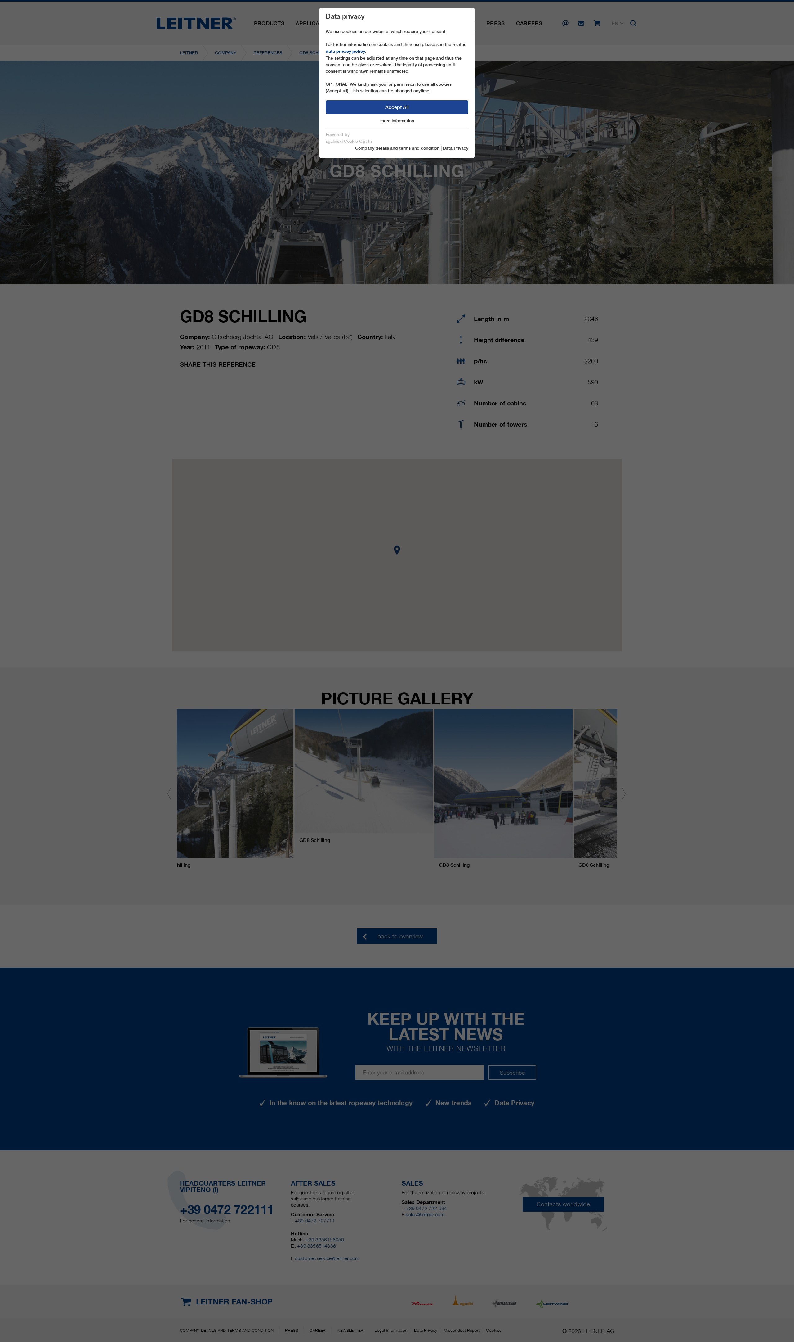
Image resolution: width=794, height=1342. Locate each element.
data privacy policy (345, 51)
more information (397, 120)
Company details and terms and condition (397, 148)
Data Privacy (455, 148)
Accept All (397, 107)
